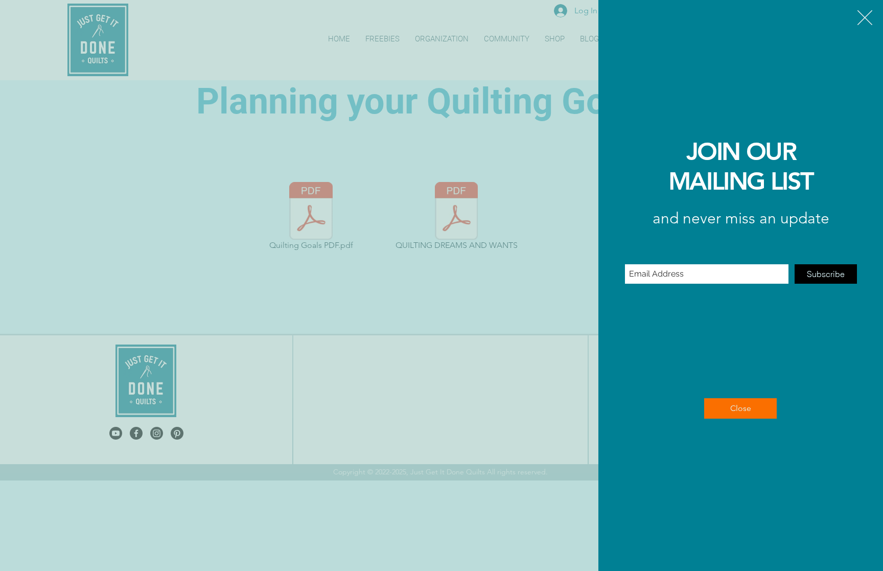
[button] (865, 17)
